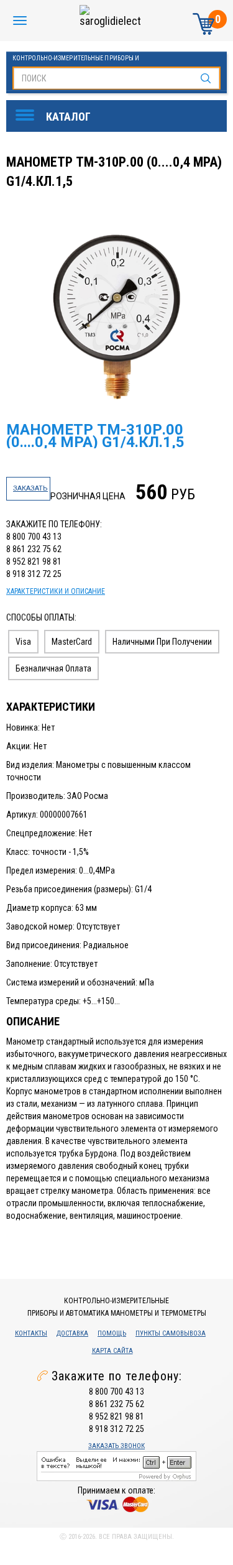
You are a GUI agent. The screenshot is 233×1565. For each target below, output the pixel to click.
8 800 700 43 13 (34, 537)
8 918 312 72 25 (34, 574)
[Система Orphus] (116, 1465)
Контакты (31, 1333)
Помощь (112, 1333)
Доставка (72, 1333)
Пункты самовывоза (170, 1333)
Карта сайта (112, 1351)
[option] (118, 313)
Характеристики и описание (55, 591)
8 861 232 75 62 (34, 549)
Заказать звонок (116, 1446)
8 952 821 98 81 (34, 561)
